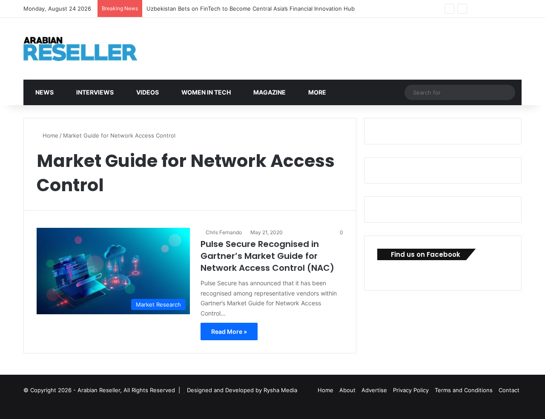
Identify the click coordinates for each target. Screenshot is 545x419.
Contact (509, 390)
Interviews (94, 92)
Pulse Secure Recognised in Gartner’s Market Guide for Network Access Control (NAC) (267, 256)
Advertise (374, 390)
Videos (147, 92)
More (316, 92)
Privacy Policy (411, 390)
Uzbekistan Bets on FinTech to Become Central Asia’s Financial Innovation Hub (250, 8)
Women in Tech (205, 92)
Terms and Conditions (464, 390)
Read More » (229, 331)
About (347, 390)
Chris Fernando (224, 232)
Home (49, 135)
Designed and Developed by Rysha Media (242, 390)
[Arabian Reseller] (87, 49)
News (44, 92)
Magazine (269, 92)
